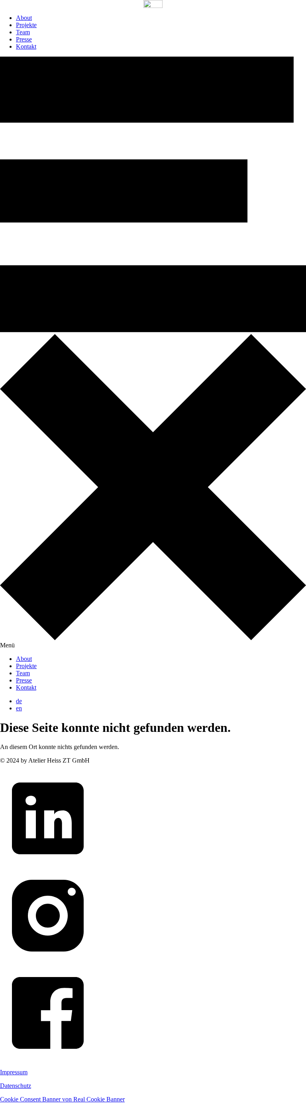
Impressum (13, 1072)
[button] (153, 353)
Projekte (26, 25)
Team (23, 32)
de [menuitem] (19, 701)
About (24, 17)
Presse (24, 39)
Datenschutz (15, 1085)
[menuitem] (19, 701)
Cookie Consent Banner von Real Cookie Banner (62, 1099)
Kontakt (26, 46)
